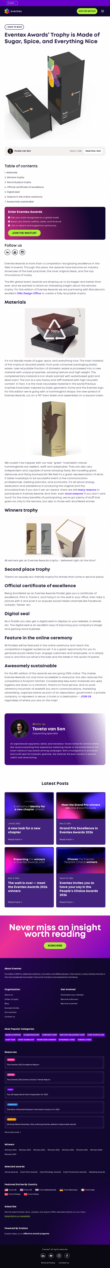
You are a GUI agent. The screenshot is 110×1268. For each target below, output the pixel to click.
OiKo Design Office (29, 293)
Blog (7, 1003)
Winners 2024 (39, 1150)
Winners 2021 (82, 1150)
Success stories (12, 1008)
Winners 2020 (96, 1150)
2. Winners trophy (14, 177)
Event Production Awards (75, 1172)
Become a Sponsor (69, 999)
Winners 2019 (10, 1154)
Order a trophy (11, 999)
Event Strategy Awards (50, 1172)
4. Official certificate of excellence (24, 187)
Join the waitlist (87, 11)
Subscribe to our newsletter (17, 1216)
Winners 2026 (11, 1150)
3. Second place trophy (18, 182)
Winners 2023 (54, 1150)
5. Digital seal (12, 192)
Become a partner (69, 1003)
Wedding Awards (97, 1172)
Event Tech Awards (29, 1172)
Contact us (10, 1017)
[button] (102, 11)
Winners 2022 (68, 1150)
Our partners (10, 1012)
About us (9, 995)
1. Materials (11, 173)
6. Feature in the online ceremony (23, 197)
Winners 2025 (25, 1150)
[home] (13, 11)
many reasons (87, 490)
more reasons (74, 494)
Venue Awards (11, 1172)
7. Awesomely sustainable (19, 202)
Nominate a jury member (72, 995)
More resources (13, 1132)
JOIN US (85, 697)
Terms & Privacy (48, 1263)
